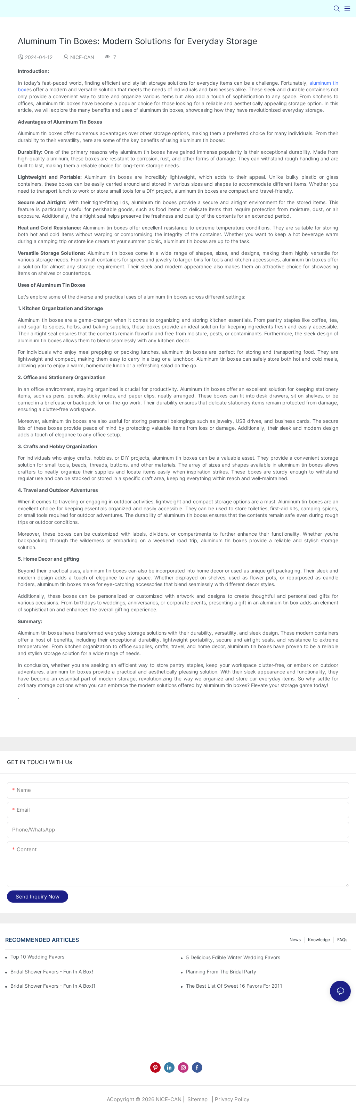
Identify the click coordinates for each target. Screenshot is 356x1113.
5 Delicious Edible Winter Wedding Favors (233, 957)
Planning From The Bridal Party (221, 971)
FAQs (342, 939)
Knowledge (319, 939)
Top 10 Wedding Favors (37, 957)
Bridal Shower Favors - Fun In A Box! (51, 971)
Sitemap (197, 1099)
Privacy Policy (232, 1099)
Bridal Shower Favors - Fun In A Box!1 (53, 986)
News (295, 939)
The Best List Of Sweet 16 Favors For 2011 (234, 986)
